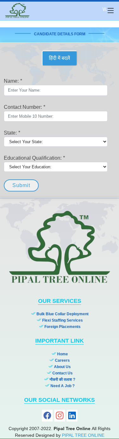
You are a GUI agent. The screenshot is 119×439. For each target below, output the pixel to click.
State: (12, 133)
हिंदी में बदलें (59, 58)
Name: (13, 81)
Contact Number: (24, 107)
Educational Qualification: (34, 158)
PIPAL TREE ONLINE (83, 435)
